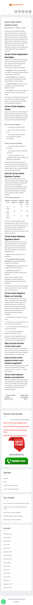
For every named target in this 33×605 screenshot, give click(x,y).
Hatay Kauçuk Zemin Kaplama (12, 519)
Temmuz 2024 (7, 555)
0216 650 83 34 (17, 455)
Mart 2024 (6, 569)
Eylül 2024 (6, 548)
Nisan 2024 (6, 566)
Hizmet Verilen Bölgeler (10, 485)
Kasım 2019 (7, 577)
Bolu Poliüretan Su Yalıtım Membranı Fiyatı (16, 503)
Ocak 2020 (6, 573)
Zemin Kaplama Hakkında (11, 489)
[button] (3, 601)
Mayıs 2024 (7, 562)
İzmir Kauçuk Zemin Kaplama (12, 512)
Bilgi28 (17, 27)
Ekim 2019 (6, 580)
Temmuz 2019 (7, 587)
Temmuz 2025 (7, 534)
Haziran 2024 (7, 559)
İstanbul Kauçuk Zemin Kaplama (13, 516)
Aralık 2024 (6, 537)
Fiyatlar (24, 27)
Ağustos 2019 (7, 584)
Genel (5, 482)
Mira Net (16, 601)
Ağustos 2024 (7, 552)
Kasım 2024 (7, 541)
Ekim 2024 (6, 544)
